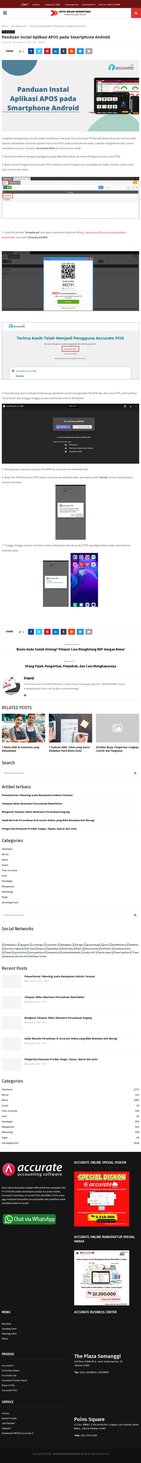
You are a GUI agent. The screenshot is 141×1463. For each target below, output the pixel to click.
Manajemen (8, 886)
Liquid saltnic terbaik (126, 613)
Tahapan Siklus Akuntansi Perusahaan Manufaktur (32, 803)
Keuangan (7, 881)
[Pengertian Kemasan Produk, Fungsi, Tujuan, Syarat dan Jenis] (12, 1064)
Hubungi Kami (72, 4)
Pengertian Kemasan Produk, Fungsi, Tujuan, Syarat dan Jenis (39, 828)
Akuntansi (7, 848)
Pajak (5, 897)
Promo (5, 1413)
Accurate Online (10, 1370)
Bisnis (5, 859)
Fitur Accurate (9, 870)
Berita (5, 854)
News (5, 1338)
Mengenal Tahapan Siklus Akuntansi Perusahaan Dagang (36, 811)
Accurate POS (9, 1390)
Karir (4, 875)
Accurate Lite (9, 1375)
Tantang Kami (88, 4)
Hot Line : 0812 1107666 (109, 4)
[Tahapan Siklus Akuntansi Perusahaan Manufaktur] (12, 1002)
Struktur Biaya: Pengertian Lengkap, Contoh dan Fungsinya (117, 749)
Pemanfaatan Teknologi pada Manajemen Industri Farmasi (37, 795)
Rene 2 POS (8, 1385)
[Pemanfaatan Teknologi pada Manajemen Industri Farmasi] (12, 981)
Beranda (6, 1323)
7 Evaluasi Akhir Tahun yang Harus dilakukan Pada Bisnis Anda (69, 749)
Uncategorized (8, 32)
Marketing (7, 891)
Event (5, 865)
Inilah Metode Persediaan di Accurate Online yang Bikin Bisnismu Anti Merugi (48, 820)
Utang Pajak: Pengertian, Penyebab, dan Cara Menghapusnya (70, 666)
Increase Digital (80, 1458)
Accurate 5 (8, 1365)
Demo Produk (9, 1418)
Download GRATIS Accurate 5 (17, 1433)
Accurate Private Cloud (14, 1380)
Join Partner (8, 1423)
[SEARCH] (135, 773)
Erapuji (8, 42)
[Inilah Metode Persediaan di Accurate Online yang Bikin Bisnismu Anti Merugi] (12, 1043)
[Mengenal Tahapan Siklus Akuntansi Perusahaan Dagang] (12, 1023)
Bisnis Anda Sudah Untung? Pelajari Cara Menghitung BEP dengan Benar (71, 649)
